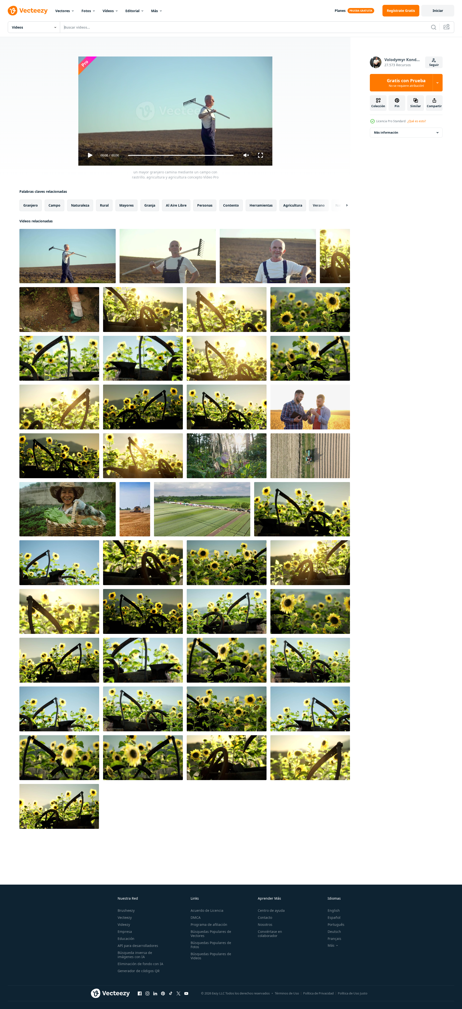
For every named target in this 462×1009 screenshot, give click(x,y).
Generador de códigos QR (139, 971)
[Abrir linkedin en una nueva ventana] (155, 993)
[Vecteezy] (28, 11)
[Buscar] (434, 27)
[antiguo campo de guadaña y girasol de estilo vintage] (335, 256)
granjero (30, 205)
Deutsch (334, 931)
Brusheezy (126, 910)
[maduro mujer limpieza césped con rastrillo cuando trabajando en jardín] (59, 309)
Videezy (124, 924)
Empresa (125, 931)
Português (336, 924)
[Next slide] (342, 205)
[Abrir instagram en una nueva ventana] (147, 993)
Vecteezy (125, 917)
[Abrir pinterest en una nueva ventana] (163, 993)
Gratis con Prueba (406, 83)
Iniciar (438, 10)
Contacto (265, 917)
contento (231, 205)
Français (334, 938)
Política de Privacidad (318, 993)
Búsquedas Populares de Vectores (211, 933)
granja (149, 205)
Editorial (132, 10)
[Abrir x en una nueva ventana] (178, 993)
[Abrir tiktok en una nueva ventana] (171, 993)
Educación (126, 938)
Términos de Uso (287, 993)
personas (204, 205)
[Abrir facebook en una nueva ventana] (140, 993)
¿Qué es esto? (416, 121)
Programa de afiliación (209, 924)
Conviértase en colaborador (270, 933)
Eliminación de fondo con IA (140, 963)
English (334, 910)
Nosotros (265, 924)
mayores (126, 205)
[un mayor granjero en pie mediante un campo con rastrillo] (268, 256)
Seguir (434, 65)
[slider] (181, 155)
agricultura (292, 205)
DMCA (196, 917)
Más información (386, 132)
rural (104, 205)
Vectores (62, 10)
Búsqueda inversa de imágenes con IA (135, 954)
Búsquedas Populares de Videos (211, 956)
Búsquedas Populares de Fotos (211, 944)
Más (154, 10)
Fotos (86, 10)
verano (319, 205)
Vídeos (108, 10)
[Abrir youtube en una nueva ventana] (186, 993)
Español (334, 917)
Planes (340, 10)
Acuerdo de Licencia (207, 910)
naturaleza (80, 205)
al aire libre (176, 205)
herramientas (261, 205)
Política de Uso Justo (352, 993)
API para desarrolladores (138, 945)
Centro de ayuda (271, 910)
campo (54, 205)
